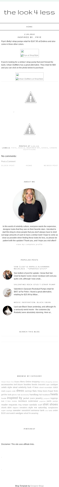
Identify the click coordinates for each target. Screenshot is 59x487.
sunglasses (53, 407)
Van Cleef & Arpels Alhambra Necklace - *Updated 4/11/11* (32, 268)
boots (34, 384)
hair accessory (23, 395)
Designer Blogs (37, 486)
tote (46, 410)
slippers (16, 408)
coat (3, 391)
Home (29, 27)
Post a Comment (8, 161)
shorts (3, 407)
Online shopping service (49, 382)
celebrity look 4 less (28, 387)
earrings (28, 391)
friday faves (43, 391)
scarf (40, 405)
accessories (7, 384)
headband (46, 395)
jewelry (39, 398)
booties (27, 384)
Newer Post (51, 165)
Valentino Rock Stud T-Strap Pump (34, 285)
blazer (20, 384)
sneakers (23, 407)
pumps (55, 401)
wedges (19, 413)
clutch (55, 387)
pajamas (42, 401)
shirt (45, 404)
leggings (54, 398)
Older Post (8, 165)
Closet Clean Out (7, 382)
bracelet (41, 384)
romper (25, 405)
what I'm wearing (31, 413)
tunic (50, 410)
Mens (22, 382)
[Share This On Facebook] (14, 112)
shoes (45, 148)
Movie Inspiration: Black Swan (32, 302)
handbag (34, 394)
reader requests (9, 404)
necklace (22, 401)
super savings (6, 410)
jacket (26, 398)
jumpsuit (47, 398)
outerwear (33, 401)
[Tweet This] (30, 112)
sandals (33, 404)
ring (20, 405)
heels (21, 148)
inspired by (33, 148)
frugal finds (53, 391)
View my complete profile (29, 244)
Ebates (17, 382)
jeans (32, 398)
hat (40, 395)
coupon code (11, 391)
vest (8, 413)
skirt (9, 407)
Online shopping (32, 382)
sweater (17, 410)
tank (42, 410)
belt (15, 384)
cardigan (54, 384)
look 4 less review (9, 401)
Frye (14, 148)
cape (48, 384)
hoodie (3, 398)
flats (35, 391)
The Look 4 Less (29, 12)
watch (12, 413)
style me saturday (37, 407)
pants (49, 401)
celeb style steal (9, 387)
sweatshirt (26, 410)
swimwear (35, 410)
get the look (6, 395)
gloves (14, 395)
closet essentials (45, 387)
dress (20, 390)
